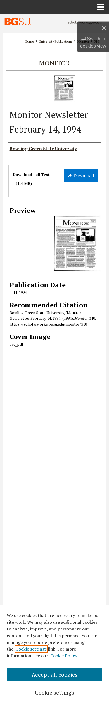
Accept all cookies (54, 674)
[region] (54, 655)
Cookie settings (31, 649)
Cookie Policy (63, 656)
